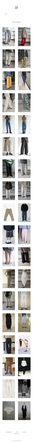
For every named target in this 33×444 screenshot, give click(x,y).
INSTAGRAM (16, 434)
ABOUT (17, 432)
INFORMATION (9, 432)
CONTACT (24, 432)
